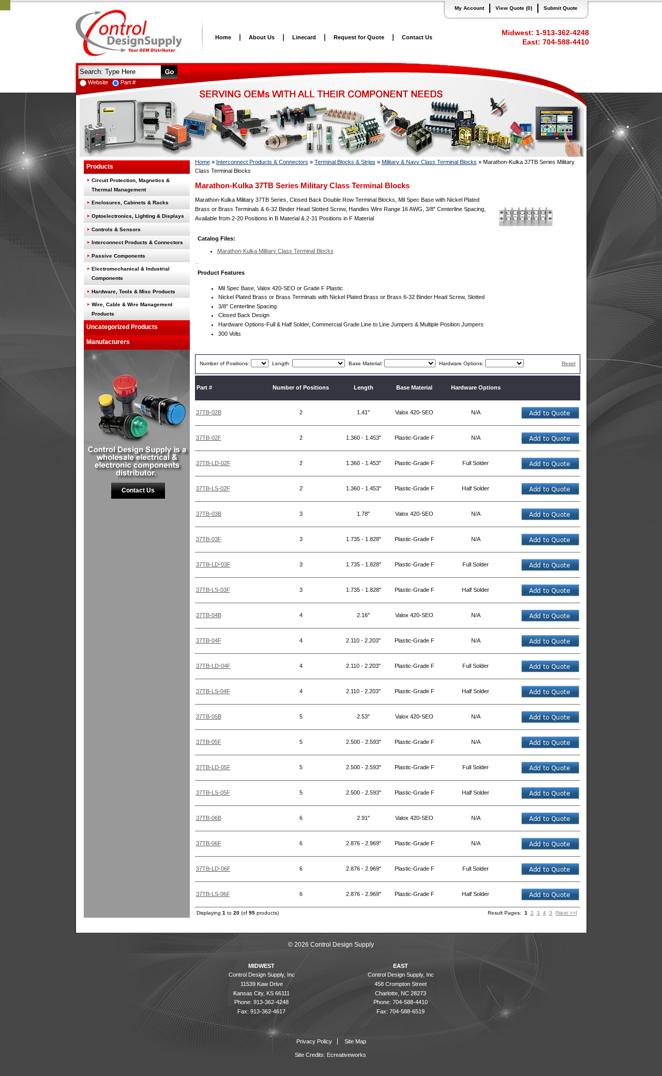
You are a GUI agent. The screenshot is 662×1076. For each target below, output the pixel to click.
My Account (469, 8)
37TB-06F (208, 843)
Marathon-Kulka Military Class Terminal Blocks (275, 251)
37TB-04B (208, 615)
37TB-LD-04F (213, 666)
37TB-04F (208, 640)
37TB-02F (208, 438)
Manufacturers (108, 342)
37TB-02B (208, 412)
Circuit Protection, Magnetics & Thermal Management (131, 184)
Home (223, 37)
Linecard (304, 37)
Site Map (355, 1041)
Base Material (414, 387)
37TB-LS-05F (213, 792)
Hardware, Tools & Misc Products (133, 291)
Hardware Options (476, 387)
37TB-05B (208, 716)
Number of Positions (301, 387)
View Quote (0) (513, 8)
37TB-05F (208, 742)
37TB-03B (208, 514)
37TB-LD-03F (213, 564)
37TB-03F (208, 539)
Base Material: (366, 363)
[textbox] (118, 71)
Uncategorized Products (122, 327)
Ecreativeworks (346, 1055)
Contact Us (417, 37)
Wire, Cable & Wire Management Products (132, 309)
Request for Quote (359, 37)
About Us (262, 37)
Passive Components (118, 256)
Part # (128, 82)
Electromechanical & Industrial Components (131, 273)
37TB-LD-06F (213, 868)
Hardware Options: (462, 363)
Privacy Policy (314, 1041)
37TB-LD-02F (213, 463)
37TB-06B (208, 818)
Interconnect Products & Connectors (137, 242)
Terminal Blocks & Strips (344, 162)
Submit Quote (561, 8)
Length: (282, 363)
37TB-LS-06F (213, 894)
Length (363, 387)
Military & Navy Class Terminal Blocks (429, 162)
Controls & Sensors (116, 229)
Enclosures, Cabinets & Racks (130, 202)
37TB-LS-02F (213, 488)
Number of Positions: (225, 363)
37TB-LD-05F (213, 767)
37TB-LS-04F (213, 691)
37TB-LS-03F (213, 590)
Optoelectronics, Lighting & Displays (138, 216)
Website (98, 82)
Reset (569, 363)
